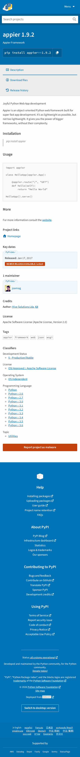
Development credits (38, 594)
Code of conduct (38, 625)
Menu (67, 6)
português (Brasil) (64, 727)
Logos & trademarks (40, 550)
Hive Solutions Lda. (23, 307)
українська (17, 730)
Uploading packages (38, 501)
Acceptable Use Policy (38, 634)
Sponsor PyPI (40, 590)
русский (27, 734)
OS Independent (17, 379)
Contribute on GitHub (38, 580)
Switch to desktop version (40, 708)
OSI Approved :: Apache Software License (32, 368)
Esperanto (48, 734)
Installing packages (38, 496)
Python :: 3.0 (15, 401)
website (47, 220)
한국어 (59, 734)
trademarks (19, 680)
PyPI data (10, 252)
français (39, 727)
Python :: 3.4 (15, 417)
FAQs (40, 515)
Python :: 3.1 (15, 406)
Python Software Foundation (48, 680)
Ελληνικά (30, 730)
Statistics (40, 545)
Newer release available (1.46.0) (25, 264)
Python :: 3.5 (15, 421)
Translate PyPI (38, 585)
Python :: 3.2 (15, 409)
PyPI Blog (38, 536)
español (28, 727)
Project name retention (38, 510)
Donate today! (40, 671)
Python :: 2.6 (15, 394)
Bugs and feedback (40, 576)
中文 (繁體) (68, 730)
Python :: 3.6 (15, 425)
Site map (40, 691)
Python (12, 390)
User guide (38, 505)
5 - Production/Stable (20, 358)
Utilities (13, 436)
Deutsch (42, 730)
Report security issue (40, 620)
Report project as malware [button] (40, 447)
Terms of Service (38, 615)
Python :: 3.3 (15, 413)
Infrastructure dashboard (38, 540)
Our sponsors (40, 555)
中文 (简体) (54, 730)
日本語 (49, 727)
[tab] (40, 70)
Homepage (14, 236)
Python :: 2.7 (15, 398)
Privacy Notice (38, 629)
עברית (37, 734)
